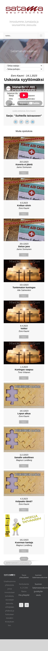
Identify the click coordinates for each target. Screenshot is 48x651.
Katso (24, 173)
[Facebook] (21, 605)
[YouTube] (27, 605)
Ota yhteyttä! (23, 595)
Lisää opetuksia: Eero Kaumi (24, 111)
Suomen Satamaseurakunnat (38, 586)
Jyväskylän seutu (38, 593)
